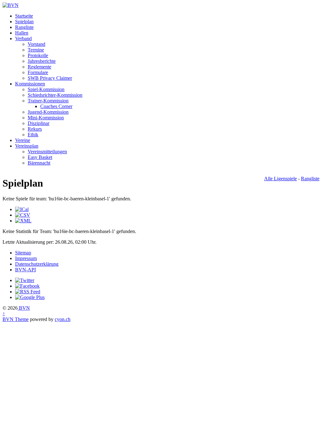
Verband (23, 38)
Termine (36, 49)
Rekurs (35, 129)
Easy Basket (40, 157)
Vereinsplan (26, 146)
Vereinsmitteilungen (47, 151)
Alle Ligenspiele (280, 178)
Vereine (22, 140)
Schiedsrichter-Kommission (55, 95)
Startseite (24, 16)
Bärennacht (39, 163)
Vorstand (36, 44)
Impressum (26, 258)
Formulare (38, 72)
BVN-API (25, 269)
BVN (24, 308)
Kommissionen (30, 83)
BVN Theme (16, 319)
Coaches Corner (56, 106)
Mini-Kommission (46, 117)
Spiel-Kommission (46, 89)
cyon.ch (62, 319)
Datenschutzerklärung (36, 264)
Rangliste (24, 27)
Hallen (21, 32)
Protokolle (38, 55)
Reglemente (39, 66)
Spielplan (24, 21)
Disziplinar (38, 123)
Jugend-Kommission (48, 112)
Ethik (33, 134)
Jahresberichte (42, 61)
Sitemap (23, 252)
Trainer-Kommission (48, 100)
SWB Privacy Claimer (50, 78)
